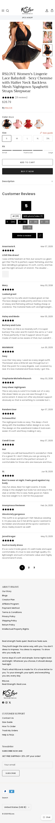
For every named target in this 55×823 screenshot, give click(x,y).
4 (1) (22, 221)
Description (8, 181)
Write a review (24, 235)
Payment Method (10, 608)
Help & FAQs (8, 734)
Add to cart (27, 162)
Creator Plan (8, 599)
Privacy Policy (8, 616)
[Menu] (3, 11)
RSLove (11, 814)
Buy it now (27, 171)
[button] (47, 24)
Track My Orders (10, 730)
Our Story (6, 591)
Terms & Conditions (12, 612)
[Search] (9, 11)
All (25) (16, 216)
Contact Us (8, 718)
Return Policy (8, 624)
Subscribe (11, 773)
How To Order (9, 726)
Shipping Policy (9, 620)
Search (5, 798)
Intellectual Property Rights (15, 629)
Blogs (4, 595)
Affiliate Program (10, 603)
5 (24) (11, 221)
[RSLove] (27, 10)
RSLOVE (8, 107)
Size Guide (7, 722)
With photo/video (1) (33, 216)
